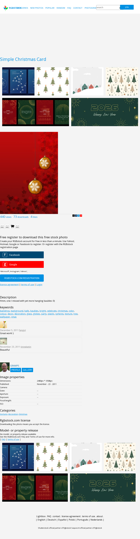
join (127, 7)
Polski (72, 519)
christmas (63, 310)
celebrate (52, 310)
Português (82, 519)
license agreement (71, 516)
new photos (36, 8)
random (61, 8)
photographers (93, 8)
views (8, 216)
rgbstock (15, 8)
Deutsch (51, 519)
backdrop (5, 310)
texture (68, 313)
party (44, 313)
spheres (59, 313)
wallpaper (5, 316)
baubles (34, 310)
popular (49, 8)
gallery (27, 369)
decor (10, 313)
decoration (20, 313)
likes (35, 216)
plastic (51, 313)
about (100, 516)
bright (43, 310)
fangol (22, 330)
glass (29, 313)
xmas (14, 316)
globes (36, 313)
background (17, 310)
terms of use (13, 439)
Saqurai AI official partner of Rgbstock (86, 528)
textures (4, 414)
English (41, 519)
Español (62, 519)
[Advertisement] (70, 34)
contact (77, 8)
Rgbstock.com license (15, 420)
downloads (23, 216)
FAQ (69, 8)
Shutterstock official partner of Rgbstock (54, 528)
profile (15, 369)
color (71, 310)
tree (75, 313)
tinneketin (26, 346)
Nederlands (96, 519)
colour (3, 313)
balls (26, 310)
